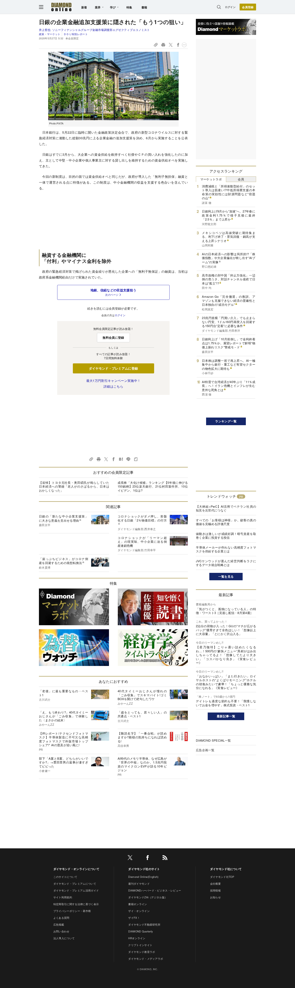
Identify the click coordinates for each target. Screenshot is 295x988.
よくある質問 (61, 918)
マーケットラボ (211, 179)
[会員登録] (248, 7)
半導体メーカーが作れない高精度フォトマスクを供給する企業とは (226, 549)
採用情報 (215, 890)
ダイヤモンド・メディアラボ (145, 959)
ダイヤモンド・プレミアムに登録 (113, 368)
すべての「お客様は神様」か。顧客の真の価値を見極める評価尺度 (226, 522)
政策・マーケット (49, 34)
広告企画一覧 (205, 750)
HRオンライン (136, 938)
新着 (84, 7)
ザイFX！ (134, 918)
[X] (130, 858)
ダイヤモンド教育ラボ (141, 952)
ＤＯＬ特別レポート (76, 34)
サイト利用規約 (62, 897)
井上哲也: (94, 30)
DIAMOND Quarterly (140, 931)
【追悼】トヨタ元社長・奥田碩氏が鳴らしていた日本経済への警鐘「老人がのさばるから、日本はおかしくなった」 (74, 486)
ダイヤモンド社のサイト (144, 869)
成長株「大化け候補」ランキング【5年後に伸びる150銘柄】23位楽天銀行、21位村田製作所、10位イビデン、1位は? (153, 486)
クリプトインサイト (140, 945)
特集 (129, 7)
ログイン (230, 7)
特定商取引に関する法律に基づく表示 (76, 904)
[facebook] (147, 858)
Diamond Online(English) (143, 877)
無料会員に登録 (113, 337)
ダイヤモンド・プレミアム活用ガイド (76, 890)
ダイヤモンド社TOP (222, 877)
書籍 (144, 7)
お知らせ (215, 897)
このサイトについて (65, 877)
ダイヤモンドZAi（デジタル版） (147, 897)
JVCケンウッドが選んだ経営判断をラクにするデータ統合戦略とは (226, 563)
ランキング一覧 (226, 421)
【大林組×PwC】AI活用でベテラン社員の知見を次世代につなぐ (226, 508)
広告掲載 (58, 924)
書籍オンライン (137, 904)
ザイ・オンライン (139, 911)
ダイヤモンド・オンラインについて (76, 869)
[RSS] (165, 858)
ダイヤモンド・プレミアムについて (74, 883)
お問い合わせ (61, 931)
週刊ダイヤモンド (139, 883)
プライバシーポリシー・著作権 (72, 911)
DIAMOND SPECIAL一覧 (213, 740)
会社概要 (215, 883)
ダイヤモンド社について (226, 869)
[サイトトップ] (61, 7)
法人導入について (64, 938)
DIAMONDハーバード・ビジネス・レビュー (154, 890)
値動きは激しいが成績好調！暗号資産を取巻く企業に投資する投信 (226, 536)
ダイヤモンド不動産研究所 (144, 924)
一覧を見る (226, 576)
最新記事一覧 (226, 716)
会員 (241, 179)
